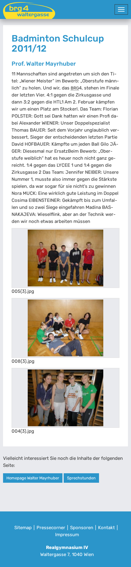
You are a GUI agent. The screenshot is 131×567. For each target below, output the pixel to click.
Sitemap (23, 527)
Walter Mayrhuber (51, 63)
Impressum (67, 534)
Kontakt (106, 527)
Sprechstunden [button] (81, 478)
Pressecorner (51, 527)
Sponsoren (81, 527)
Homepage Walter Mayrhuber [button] (32, 478)
